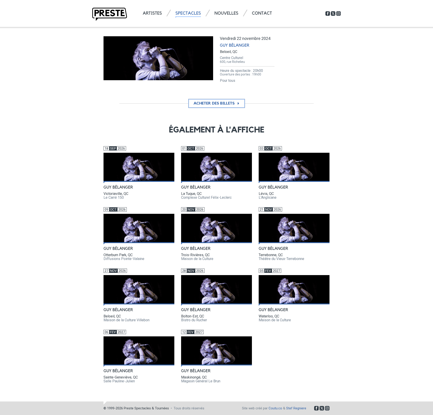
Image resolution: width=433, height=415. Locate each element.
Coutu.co (275, 408)
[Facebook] (327, 13)
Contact (262, 13)
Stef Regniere (296, 408)
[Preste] (109, 14)
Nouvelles (226, 13)
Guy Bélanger (234, 45)
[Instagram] (338, 13)
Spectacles (188, 13)
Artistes (152, 13)
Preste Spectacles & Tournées (146, 408)
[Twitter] (333, 13)
